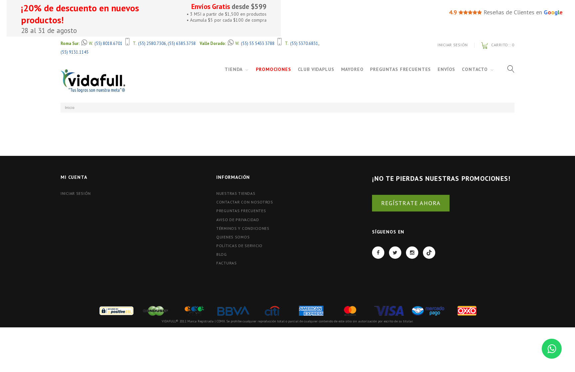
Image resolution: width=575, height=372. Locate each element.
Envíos (446, 69)
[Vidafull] (93, 81)
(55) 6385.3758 (182, 43)
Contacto (475, 69)
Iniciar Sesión (453, 44)
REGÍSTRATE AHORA (411, 203)
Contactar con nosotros (244, 201)
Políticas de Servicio (239, 245)
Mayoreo (352, 69)
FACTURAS (226, 262)
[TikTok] (429, 252)
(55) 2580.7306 (152, 43)
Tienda (234, 69)
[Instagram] (412, 252)
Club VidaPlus (316, 69)
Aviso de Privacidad (237, 219)
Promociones (273, 69)
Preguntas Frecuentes (400, 69)
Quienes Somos (233, 236)
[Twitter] (395, 252)
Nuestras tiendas (236, 193)
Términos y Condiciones (243, 228)
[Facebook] (378, 252)
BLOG (221, 254)
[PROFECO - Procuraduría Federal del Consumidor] (194, 310)
